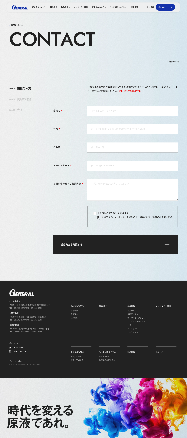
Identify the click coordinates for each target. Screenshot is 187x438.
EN (152, 7)
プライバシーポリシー (116, 217)
